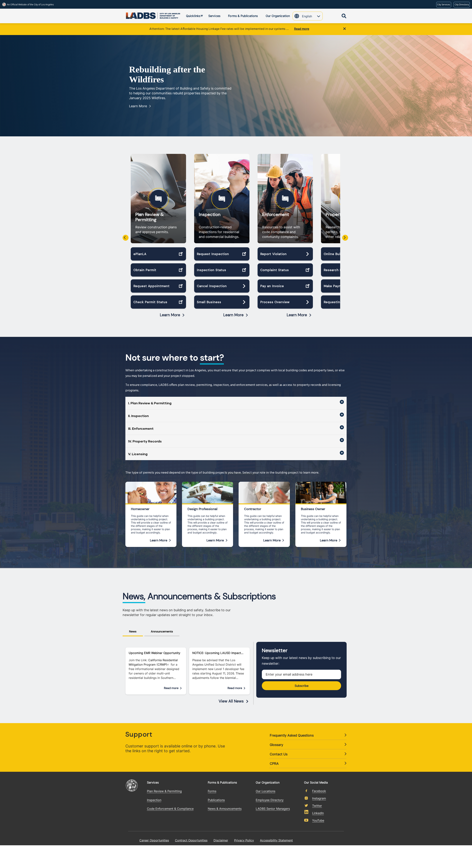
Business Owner (313, 509)
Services (153, 782)
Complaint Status (274, 270)
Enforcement (275, 214)
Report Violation (273, 254)
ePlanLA (139, 254)
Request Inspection (213, 254)
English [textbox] (307, 16)
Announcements (162, 631)
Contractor (252, 509)
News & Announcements (225, 808)
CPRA (274, 763)
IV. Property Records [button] (145, 441)
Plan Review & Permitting (149, 217)
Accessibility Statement (276, 840)
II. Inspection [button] (138, 416)
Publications (216, 800)
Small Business (209, 302)
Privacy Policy (244, 840)
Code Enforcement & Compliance (170, 808)
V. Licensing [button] (138, 454)
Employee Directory (270, 800)
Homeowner (140, 509)
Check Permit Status (150, 302)
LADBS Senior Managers (273, 808)
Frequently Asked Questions (292, 735)
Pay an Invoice (272, 286)
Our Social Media (316, 782)
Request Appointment (151, 286)
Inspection (210, 214)
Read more (301, 29)
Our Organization (268, 782)
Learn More (138, 106)
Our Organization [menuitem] (278, 16)
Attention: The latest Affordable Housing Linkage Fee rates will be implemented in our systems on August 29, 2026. (219, 29)
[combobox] (312, 16)
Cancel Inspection (212, 286)
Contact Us (278, 754)
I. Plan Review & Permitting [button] (149, 403)
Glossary (276, 745)
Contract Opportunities (191, 840)
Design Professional (202, 509)
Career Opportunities (154, 840)
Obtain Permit (144, 270)
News (132, 631)
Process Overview (275, 302)
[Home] (139, 14)
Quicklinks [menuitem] (190, 16)
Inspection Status (211, 270)
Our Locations (265, 791)
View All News (231, 701)
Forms (212, 791)
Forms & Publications (222, 782)
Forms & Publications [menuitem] (243, 16)
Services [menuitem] (214, 16)
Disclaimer (221, 840)
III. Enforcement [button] (141, 428)
